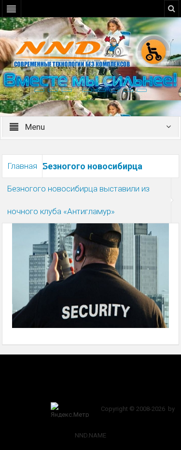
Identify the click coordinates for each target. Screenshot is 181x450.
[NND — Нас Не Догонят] (90, 50)
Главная (22, 166)
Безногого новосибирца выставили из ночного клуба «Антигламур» (78, 200)
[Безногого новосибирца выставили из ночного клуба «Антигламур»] (90, 275)
